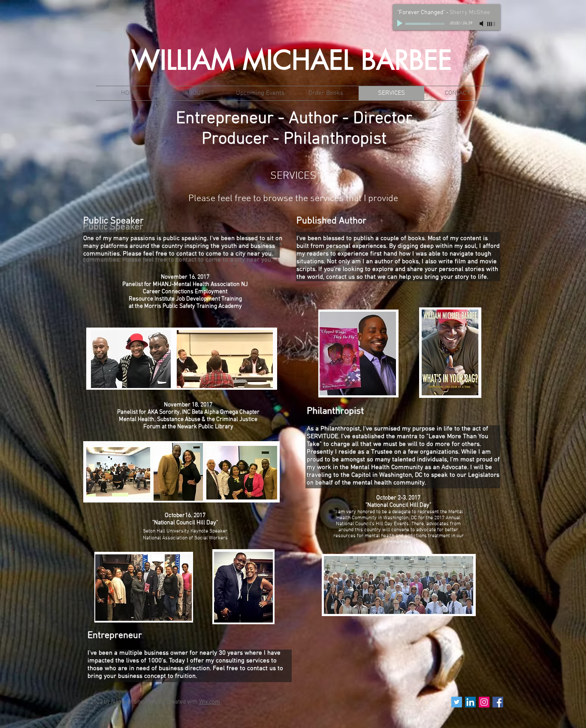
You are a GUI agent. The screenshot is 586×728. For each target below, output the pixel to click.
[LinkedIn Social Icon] (470, 702)
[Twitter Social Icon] (456, 702)
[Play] (400, 23)
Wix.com (209, 702)
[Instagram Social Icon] (484, 702)
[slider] (491, 24)
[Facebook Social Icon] (497, 702)
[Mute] (482, 23)
